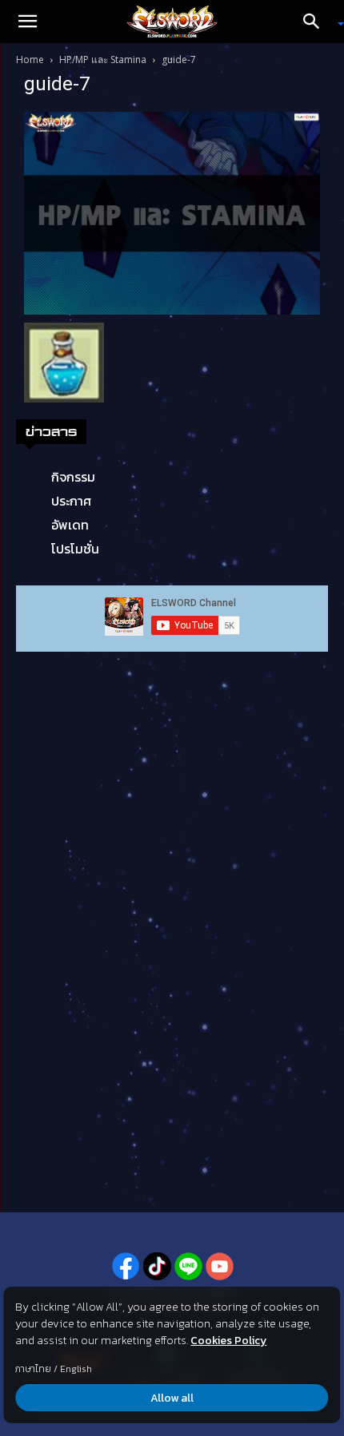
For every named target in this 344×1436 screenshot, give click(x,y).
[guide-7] (172, 212)
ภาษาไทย (33, 1369)
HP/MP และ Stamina (102, 59)
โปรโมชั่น (75, 548)
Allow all (172, 1398)
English (76, 1369)
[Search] (317, 21)
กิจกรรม (73, 476)
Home (30, 59)
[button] (27, 21)
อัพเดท (70, 524)
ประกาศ (71, 500)
